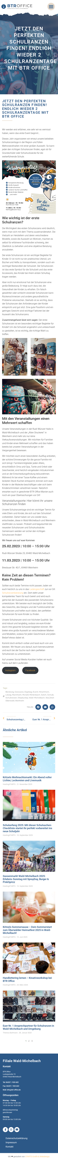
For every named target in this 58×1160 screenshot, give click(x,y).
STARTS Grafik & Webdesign (37, 1156)
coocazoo (19, 692)
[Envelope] (16, 1129)
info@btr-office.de (14, 1090)
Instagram (10, 670)
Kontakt (9, 1146)
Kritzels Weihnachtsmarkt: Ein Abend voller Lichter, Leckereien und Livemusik (27, 779)
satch (43, 695)
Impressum (11, 1142)
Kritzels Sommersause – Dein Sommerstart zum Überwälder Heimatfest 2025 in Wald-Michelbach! (27, 929)
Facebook (30, 670)
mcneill (25, 695)
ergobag (28, 692)
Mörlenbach (34, 695)
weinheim (19, 700)
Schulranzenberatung (12, 593)
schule (50, 695)
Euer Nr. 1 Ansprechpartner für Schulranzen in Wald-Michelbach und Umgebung (28, 1027)
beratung (9, 692)
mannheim (17, 695)
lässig (8, 695)
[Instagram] (11, 1129)
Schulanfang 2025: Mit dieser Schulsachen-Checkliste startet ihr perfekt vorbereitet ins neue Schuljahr (27, 828)
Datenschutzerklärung (16, 1138)
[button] (51, 6)
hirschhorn (44, 692)
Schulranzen (11, 698)
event (35, 692)
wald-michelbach (37, 698)
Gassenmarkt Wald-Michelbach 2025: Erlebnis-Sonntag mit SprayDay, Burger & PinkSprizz (26, 879)
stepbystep (23, 698)
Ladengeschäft (37, 589)
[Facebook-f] (5, 1129)
